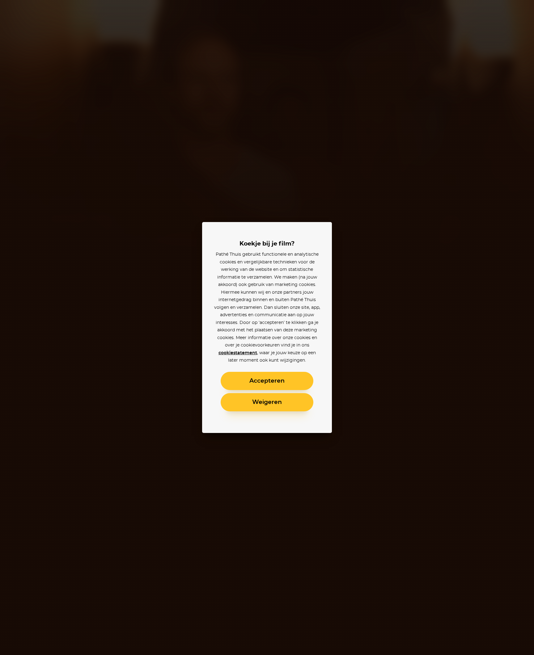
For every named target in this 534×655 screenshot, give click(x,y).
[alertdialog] (267, 327)
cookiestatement (237, 353)
